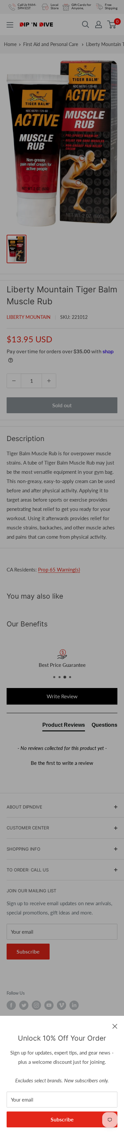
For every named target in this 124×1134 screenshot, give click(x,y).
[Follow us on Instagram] (36, 1005)
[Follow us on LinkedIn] (74, 1005)
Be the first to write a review (62, 763)
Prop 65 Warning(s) (59, 569)
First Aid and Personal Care (51, 44)
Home (10, 44)
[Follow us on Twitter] (23, 1005)
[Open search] (85, 24)
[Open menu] (10, 24)
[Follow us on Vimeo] (61, 1005)
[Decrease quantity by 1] (14, 381)
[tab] (63, 726)
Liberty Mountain (29, 317)
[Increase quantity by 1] (49, 381)
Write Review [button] (62, 696)
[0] (112, 24)
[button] (62, 762)
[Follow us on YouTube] (49, 1005)
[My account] (98, 24)
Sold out (62, 405)
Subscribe (62, 1119)
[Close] (114, 1025)
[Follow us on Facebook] (11, 1005)
